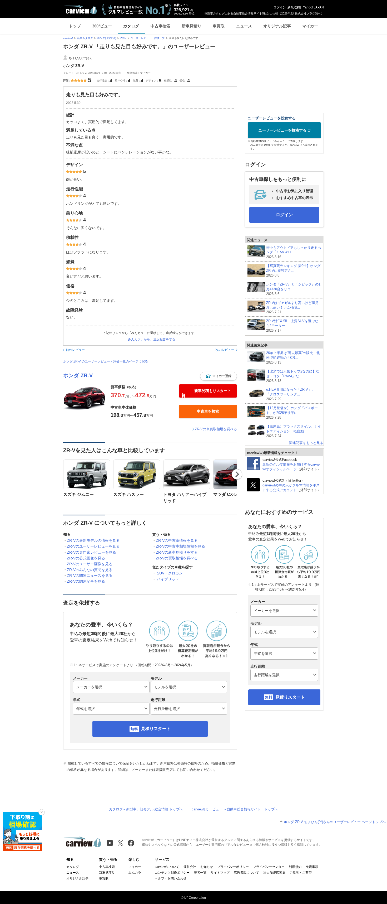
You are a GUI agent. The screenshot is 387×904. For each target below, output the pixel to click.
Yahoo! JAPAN (313, 7)
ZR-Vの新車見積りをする (177, 552)
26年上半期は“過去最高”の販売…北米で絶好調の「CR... (293, 357)
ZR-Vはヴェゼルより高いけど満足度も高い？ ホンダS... (292, 307)
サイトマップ (220, 872)
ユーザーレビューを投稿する (282, 130)
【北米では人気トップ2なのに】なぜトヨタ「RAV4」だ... (292, 376)
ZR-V (123, 38)
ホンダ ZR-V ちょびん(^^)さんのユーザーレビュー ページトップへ (335, 822)
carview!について (167, 867)
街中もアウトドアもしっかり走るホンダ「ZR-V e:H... (293, 252)
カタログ (131, 26)
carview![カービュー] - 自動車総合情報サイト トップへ (235, 809)
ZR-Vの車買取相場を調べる (216, 429)
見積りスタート (156, 728)
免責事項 (312, 867)
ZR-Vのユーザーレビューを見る (93, 546)
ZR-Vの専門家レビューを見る (91, 552)
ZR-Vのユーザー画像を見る (89, 564)
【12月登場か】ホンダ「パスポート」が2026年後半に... (292, 412)
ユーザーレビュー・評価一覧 (148, 38)
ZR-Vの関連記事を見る (86, 581)
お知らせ (206, 867)
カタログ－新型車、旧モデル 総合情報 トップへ (146, 809)
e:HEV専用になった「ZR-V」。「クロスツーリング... (290, 394)
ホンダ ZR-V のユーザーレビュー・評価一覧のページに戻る (105, 361)
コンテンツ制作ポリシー (172, 872)
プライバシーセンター (269, 867)
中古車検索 (160, 26)
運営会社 (189, 867)
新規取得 (293, 7)
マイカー (310, 26)
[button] (218, 376)
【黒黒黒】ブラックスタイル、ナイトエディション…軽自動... (293, 431)
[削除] (41, 812)
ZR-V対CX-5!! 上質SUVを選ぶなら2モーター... (292, 325)
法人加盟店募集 (274, 872)
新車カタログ (85, 38)
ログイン (279, 7)
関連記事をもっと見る (306, 443)
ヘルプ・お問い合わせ (170, 878)
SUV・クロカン (170, 573)
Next (237, 474)
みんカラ (134, 872)
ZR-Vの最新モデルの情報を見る (93, 540)
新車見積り (191, 26)
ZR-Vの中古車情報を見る (177, 540)
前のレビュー (75, 349)
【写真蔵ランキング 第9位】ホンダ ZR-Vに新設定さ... (293, 270)
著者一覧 (200, 872)
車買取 (219, 26)
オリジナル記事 (277, 26)
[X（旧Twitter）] (120, 843)
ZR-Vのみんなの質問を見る (89, 570)
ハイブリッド (168, 579)
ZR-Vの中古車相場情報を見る (180, 546)
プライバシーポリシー (233, 867)
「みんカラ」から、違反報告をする (150, 339)
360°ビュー (102, 26)
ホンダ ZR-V (78, 375)
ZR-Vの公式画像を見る (86, 558)
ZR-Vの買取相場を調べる (177, 558)
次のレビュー (224, 349)
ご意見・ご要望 (301, 872)
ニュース (244, 26)
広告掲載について (246, 872)
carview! (68, 38)
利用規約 (295, 867)
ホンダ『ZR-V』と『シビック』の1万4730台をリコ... (293, 289)
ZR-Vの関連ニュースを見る (89, 575)
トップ (75, 26)
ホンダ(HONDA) (106, 38)
